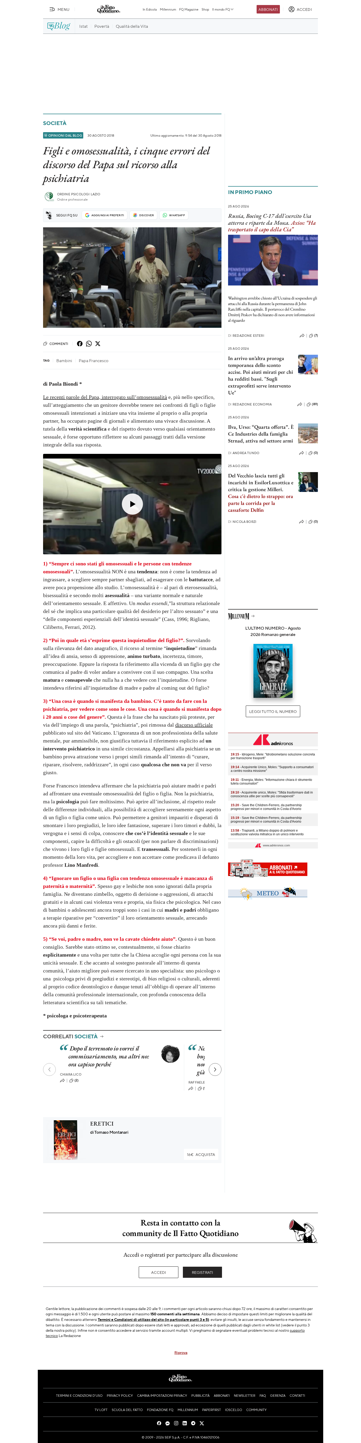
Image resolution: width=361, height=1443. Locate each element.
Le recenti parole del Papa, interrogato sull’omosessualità (105, 397)
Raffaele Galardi (204, 1082)
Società (54, 123)
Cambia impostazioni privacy (162, 1395)
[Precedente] (49, 1069)
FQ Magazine (188, 9)
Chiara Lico (70, 1074)
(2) (76, 1080)
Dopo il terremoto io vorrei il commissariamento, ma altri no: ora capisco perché (108, 1056)
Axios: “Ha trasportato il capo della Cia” (272, 226)
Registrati (202, 1272)
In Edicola (150, 9)
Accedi (158, 1272)
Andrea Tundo (243, 453)
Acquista (201, 1154)
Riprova (180, 1352)
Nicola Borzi (242, 522)
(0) (316, 453)
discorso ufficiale (194, 725)
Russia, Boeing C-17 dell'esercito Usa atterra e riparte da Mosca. (269, 219)
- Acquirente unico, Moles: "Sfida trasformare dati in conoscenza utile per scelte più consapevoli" (272, 794)
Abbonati (268, 9)
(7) (316, 335)
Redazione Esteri (246, 336)
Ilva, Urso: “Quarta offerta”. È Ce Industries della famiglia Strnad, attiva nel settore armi (261, 433)
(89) (315, 404)
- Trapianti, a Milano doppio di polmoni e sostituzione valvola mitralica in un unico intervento (267, 832)
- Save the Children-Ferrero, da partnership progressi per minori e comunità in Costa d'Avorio (266, 807)
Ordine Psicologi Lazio (78, 194)
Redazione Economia (250, 404)
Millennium (168, 9)
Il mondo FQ (221, 9)
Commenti (58, 344)
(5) (205, 1088)
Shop (205, 9)
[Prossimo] (215, 1069)
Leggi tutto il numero (273, 711)
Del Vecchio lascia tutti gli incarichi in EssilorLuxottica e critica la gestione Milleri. (260, 482)
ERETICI (102, 1123)
